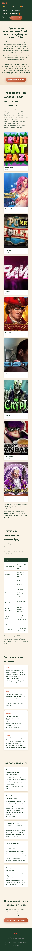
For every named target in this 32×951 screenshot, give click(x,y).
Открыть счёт (16, 18)
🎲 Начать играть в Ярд (16, 79)
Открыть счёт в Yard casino (16, 920)
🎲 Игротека (6, 10)
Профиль (5, 18)
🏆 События (14, 7)
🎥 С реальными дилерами (11, 13)
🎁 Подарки (23, 7)
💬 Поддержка (16, 10)
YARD (5, 2)
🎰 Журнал (6, 7)
